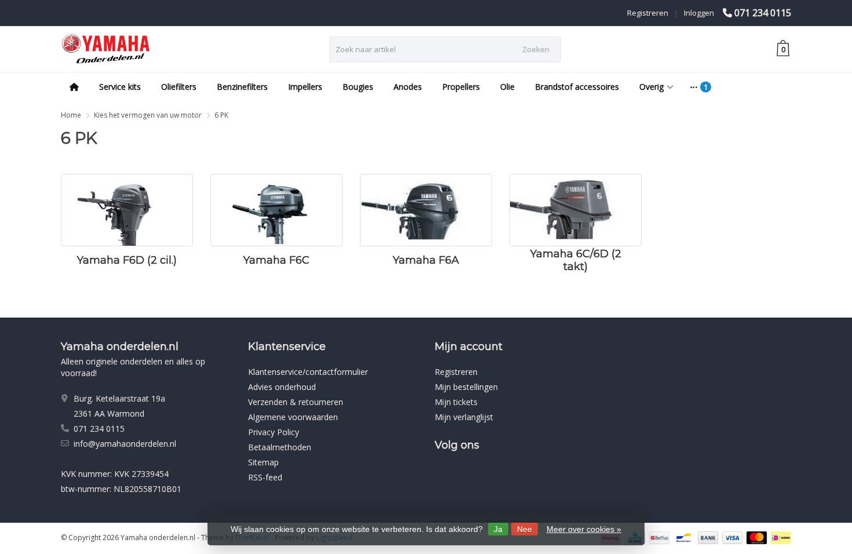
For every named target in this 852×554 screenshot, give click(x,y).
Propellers (461, 86)
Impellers (305, 86)
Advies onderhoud (282, 386)
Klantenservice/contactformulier (308, 371)
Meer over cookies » (584, 529)
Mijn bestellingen (466, 386)
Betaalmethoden (279, 447)
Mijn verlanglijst (464, 416)
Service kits (120, 86)
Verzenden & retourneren (295, 401)
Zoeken (535, 49)
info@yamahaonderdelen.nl (125, 443)
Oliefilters (178, 86)
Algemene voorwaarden (293, 416)
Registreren (647, 13)
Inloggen (699, 13)
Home (71, 115)
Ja (498, 529)
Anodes (408, 86)
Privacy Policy (273, 432)
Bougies (358, 86)
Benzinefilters (242, 86)
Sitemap (263, 462)
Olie (507, 86)
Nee (524, 529)
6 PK (221, 115)
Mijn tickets (456, 401)
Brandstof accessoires (577, 86)
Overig (651, 86)
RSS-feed (265, 477)
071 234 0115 (762, 12)
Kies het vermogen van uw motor (148, 115)
